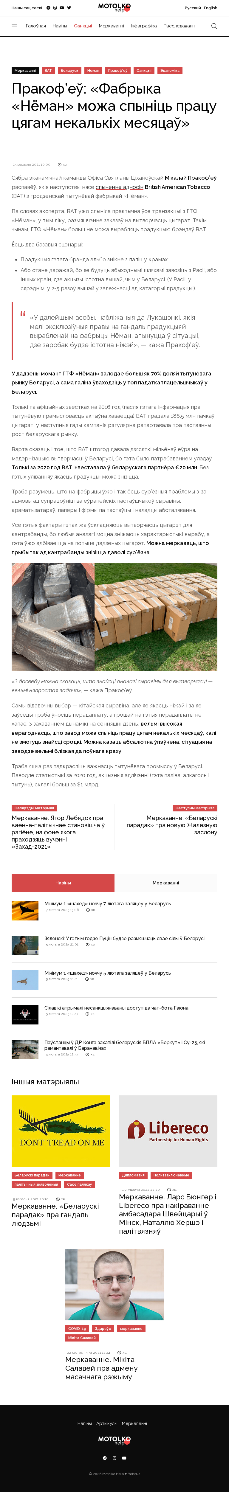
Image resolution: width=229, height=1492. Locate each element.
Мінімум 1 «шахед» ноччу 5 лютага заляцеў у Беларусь (107, 973)
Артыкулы (106, 1423)
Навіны (60, 26)
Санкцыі (83, 26)
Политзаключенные (171, 1175)
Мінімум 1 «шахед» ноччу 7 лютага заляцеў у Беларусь (107, 903)
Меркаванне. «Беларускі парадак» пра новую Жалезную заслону (172, 825)
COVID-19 (77, 1329)
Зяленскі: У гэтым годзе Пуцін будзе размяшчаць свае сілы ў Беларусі (124, 938)
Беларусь (69, 71)
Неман (93, 71)
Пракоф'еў (118, 71)
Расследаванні (180, 26)
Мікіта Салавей (82, 1338)
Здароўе (103, 1329)
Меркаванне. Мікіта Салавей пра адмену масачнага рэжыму (101, 1368)
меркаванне (69, 1175)
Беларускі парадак (32, 1175)
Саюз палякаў (79, 1184)
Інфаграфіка (144, 26)
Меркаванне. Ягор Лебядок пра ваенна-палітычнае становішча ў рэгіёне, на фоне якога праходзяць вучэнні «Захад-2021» (58, 832)
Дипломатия (133, 1175)
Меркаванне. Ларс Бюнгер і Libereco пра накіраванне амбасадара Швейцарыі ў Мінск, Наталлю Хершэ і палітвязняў (167, 1214)
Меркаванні (111, 26)
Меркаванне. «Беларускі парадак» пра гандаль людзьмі (55, 1215)
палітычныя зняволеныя (36, 1184)
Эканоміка (170, 71)
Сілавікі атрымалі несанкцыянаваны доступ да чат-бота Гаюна (116, 1008)
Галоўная (36, 26)
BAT (48, 71)
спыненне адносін (119, 187)
